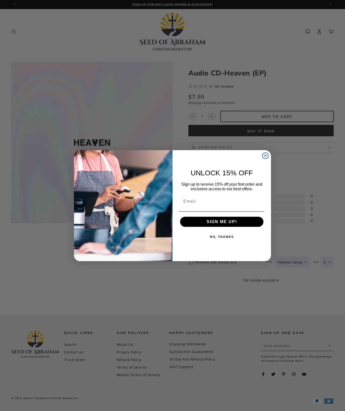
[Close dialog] (265, 156)
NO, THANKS (222, 237)
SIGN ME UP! (222, 222)
